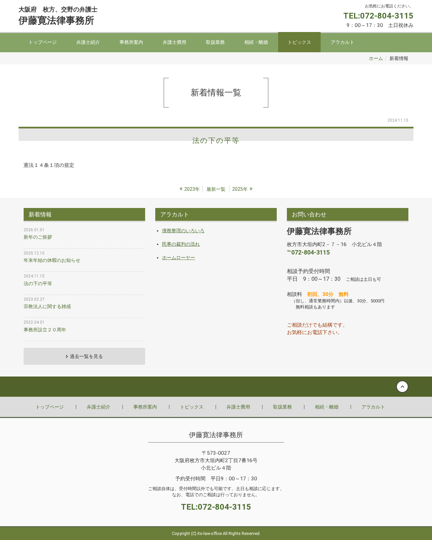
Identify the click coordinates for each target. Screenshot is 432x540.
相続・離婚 (256, 42)
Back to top (216, 387)
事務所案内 (131, 42)
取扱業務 (215, 42)
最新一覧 (216, 189)
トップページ (42, 42)
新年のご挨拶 (38, 237)
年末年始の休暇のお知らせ (52, 260)
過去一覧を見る (86, 356)
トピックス (299, 42)
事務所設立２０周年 (45, 329)
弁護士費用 (174, 42)
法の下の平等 (216, 141)
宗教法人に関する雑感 (47, 306)
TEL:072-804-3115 (378, 16)
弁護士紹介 (88, 42)
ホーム (376, 58)
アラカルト (342, 42)
